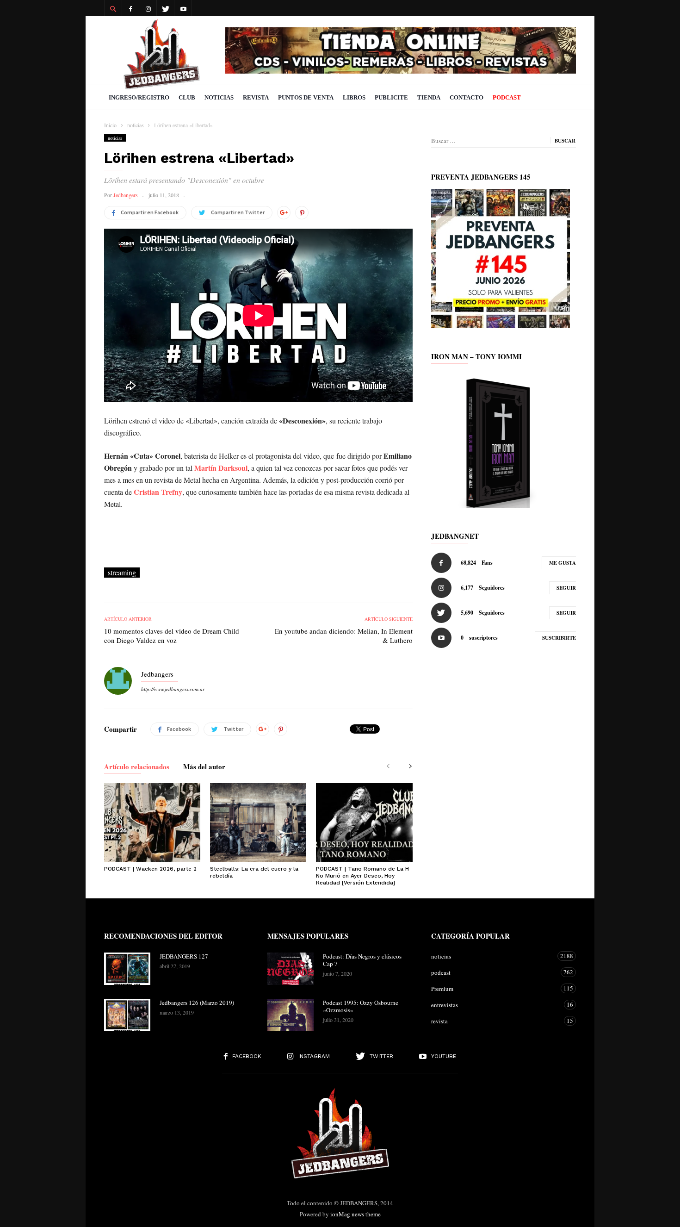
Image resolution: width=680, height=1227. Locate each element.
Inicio (110, 125)
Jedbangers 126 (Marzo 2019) (197, 1002)
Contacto (466, 97)
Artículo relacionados (136, 767)
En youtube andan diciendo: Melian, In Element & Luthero (343, 635)
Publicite (391, 97)
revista (494, 1020)
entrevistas (494, 1004)
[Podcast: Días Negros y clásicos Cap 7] (290, 969)
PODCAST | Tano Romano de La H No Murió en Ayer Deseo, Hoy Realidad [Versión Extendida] (362, 876)
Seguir (566, 588)
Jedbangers (125, 195)
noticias (115, 138)
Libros (354, 97)
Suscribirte (559, 638)
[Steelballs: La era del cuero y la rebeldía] (258, 822)
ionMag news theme (355, 1214)
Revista (256, 97)
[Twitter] (165, 8)
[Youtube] (183, 8)
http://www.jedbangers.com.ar (172, 688)
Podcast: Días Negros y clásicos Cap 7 (362, 960)
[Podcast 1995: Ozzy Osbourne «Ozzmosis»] (290, 1015)
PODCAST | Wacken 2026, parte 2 (150, 869)
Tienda (428, 97)
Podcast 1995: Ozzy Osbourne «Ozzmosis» (360, 1006)
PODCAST (507, 97)
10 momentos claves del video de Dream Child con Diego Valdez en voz (171, 635)
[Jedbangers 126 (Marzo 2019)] (127, 1015)
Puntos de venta (306, 97)
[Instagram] (148, 8)
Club (187, 97)
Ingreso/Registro (139, 97)
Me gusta (562, 563)
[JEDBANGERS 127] (127, 969)
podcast (494, 972)
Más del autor (204, 767)
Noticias (219, 97)
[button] (113, 8)
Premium (494, 988)
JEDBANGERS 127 (184, 956)
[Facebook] (130, 8)
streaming (122, 572)
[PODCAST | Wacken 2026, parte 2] (152, 822)
